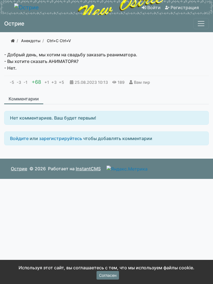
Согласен (107, 275)
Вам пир (142, 82)
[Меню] (201, 23)
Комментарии (24, 99)
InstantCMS (88, 168)
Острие (19, 168)
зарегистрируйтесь (60, 138)
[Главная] (13, 40)
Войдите (19, 138)
